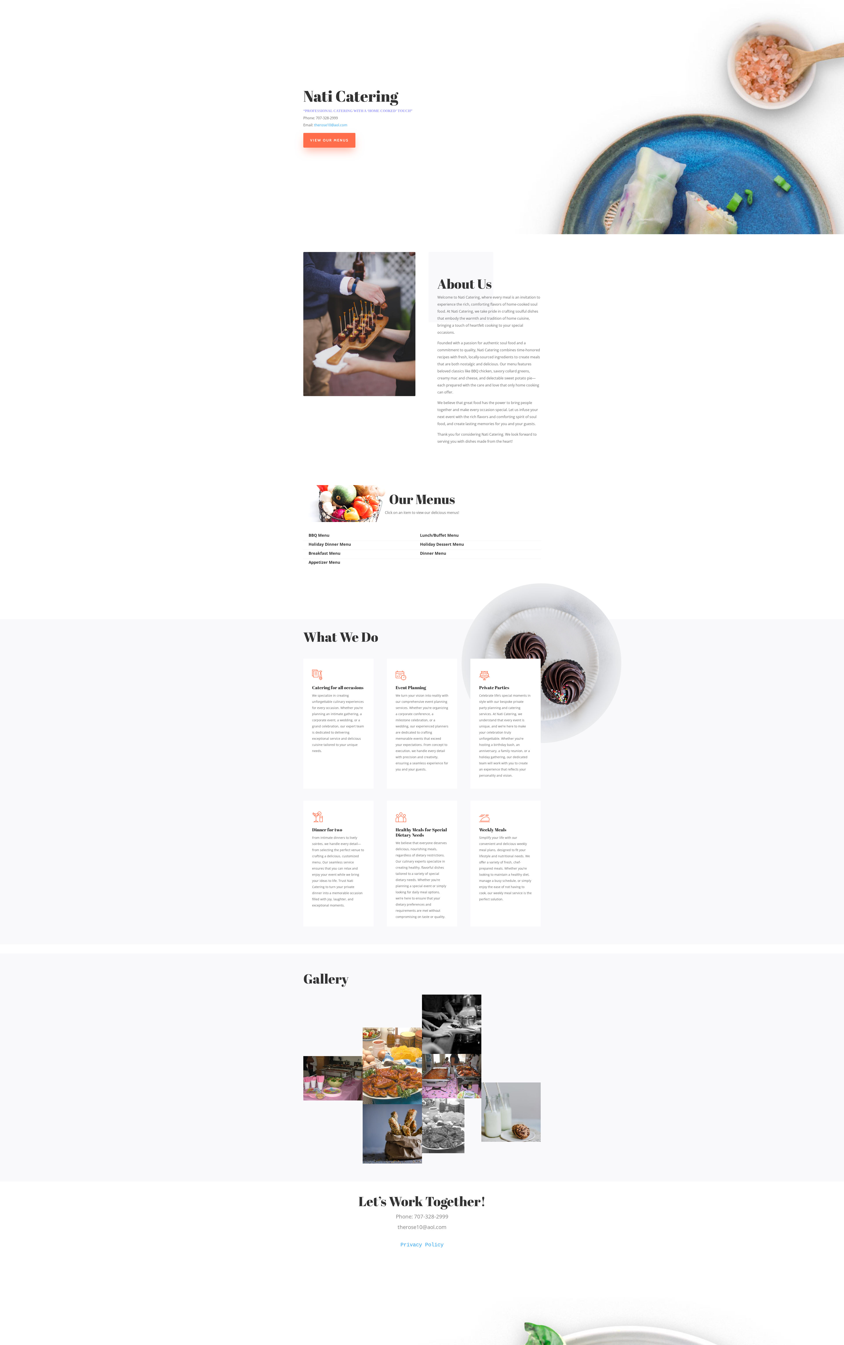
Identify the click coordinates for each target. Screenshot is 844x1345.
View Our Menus (329, 140)
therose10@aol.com (330, 125)
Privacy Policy (422, 1245)
